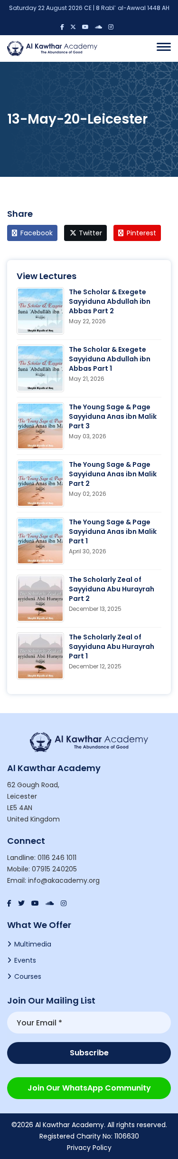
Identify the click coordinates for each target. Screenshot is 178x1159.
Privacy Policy (89, 1147)
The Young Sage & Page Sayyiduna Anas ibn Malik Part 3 (113, 416)
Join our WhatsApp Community (89, 1087)
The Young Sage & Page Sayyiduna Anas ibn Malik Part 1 (113, 531)
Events (25, 960)
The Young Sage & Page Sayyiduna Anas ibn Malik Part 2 (113, 474)
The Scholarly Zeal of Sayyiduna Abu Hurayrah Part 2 (111, 589)
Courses (27, 976)
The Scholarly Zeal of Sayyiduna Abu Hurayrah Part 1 (111, 646)
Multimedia (32, 944)
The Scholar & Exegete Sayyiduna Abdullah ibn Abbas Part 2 (109, 301)
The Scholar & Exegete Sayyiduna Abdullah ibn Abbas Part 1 (109, 359)
